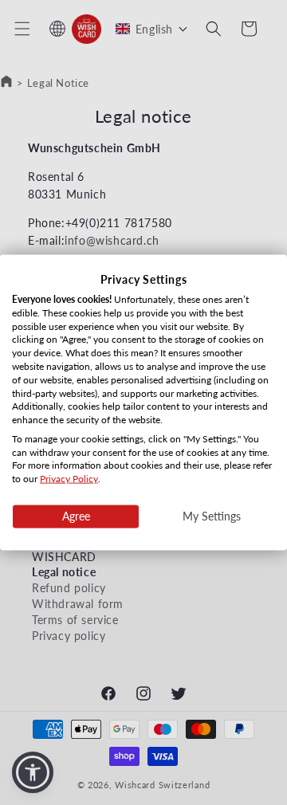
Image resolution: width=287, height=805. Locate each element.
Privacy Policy (69, 479)
